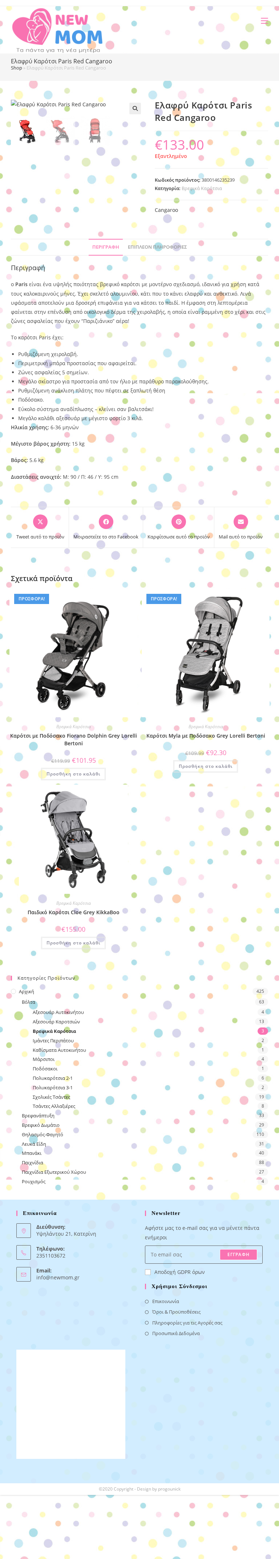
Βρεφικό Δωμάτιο (41, 1125)
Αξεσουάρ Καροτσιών (56, 1021)
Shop (16, 67)
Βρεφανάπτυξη (38, 1115)
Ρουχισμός (33, 1181)
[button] (135, 108)
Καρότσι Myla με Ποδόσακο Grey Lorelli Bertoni (205, 735)
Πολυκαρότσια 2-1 (53, 1078)
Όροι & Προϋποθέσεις (176, 1312)
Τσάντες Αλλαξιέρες (54, 1106)
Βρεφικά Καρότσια (202, 188)
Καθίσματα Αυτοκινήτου (59, 1050)
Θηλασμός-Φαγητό (42, 1134)
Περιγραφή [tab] (105, 247)
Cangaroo (166, 209)
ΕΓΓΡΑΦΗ (238, 1254)
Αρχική (26, 991)
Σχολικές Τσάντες (51, 1097)
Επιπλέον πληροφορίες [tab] (157, 247)
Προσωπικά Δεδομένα (176, 1333)
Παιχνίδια (32, 1162)
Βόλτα (28, 1002)
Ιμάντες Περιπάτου (53, 1040)
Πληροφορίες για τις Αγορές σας (187, 1322)
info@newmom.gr (58, 1277)
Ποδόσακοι (45, 1068)
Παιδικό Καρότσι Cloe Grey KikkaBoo (74, 912)
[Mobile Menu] (261, 20)
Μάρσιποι (43, 1059)
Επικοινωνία (165, 1301)
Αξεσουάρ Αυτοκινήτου (58, 1012)
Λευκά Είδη (34, 1144)
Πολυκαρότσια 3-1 (53, 1087)
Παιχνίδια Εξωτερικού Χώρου (54, 1172)
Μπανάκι (31, 1153)
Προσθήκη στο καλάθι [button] (73, 774)
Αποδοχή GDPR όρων (179, 1271)
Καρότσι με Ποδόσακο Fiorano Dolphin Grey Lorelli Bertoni (73, 739)
